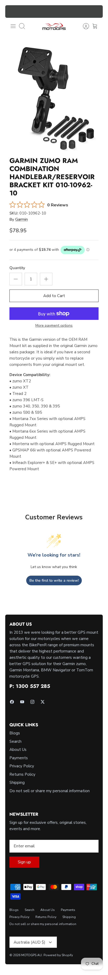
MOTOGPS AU (31, 955)
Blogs (14, 733)
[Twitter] (42, 701)
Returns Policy (22, 774)
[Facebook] (12, 701)
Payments (18, 758)
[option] (54, 97)
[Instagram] (32, 701)
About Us (17, 749)
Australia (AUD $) (29, 942)
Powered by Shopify (58, 955)
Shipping (17, 782)
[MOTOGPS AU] (54, 26)
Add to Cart (54, 295)
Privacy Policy (21, 766)
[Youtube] (22, 701)
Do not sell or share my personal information (49, 790)
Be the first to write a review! (54, 580)
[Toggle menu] (13, 26)
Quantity (17, 267)
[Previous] (12, 11)
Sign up (24, 862)
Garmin (21, 219)
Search (15, 741)
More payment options (54, 326)
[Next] (96, 11)
